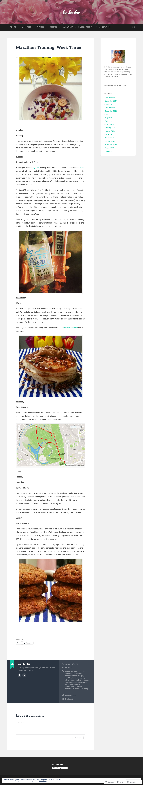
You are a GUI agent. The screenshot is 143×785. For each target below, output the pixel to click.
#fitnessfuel (77, 673)
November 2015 (111, 138)
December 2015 (110, 134)
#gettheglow (70, 678)
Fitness (40, 27)
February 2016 (110, 128)
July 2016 (108, 114)
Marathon (68, 27)
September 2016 (111, 111)
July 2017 (108, 104)
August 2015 (109, 148)
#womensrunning (81, 689)
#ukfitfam (78, 686)
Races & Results (86, 27)
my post (35, 168)
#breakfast (69, 671)
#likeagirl (68, 682)
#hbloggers (80, 678)
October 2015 (110, 141)
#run (67, 684)
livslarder (71, 12)
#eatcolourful (79, 671)
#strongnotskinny (76, 684)
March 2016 (109, 124)
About (13, 27)
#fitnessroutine (71, 676)
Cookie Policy (42, 781)
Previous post (70, 695)
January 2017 (110, 108)
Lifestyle (26, 27)
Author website (24, 675)
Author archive (19, 675)
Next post (69, 699)
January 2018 (110, 98)
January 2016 (110, 131)
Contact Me (105, 27)
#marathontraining (80, 682)
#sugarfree (69, 686)
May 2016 (108, 118)
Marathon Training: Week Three (48, 47)
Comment (78, 738)
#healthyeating (70, 680)
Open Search (134, 27)
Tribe (82, 168)
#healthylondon (83, 680)
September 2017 (111, 101)
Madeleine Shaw (71, 328)
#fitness (68, 673)
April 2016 (108, 121)
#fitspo (80, 676)
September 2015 (111, 145)
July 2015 (108, 151)
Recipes (53, 27)
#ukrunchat (69, 689)
